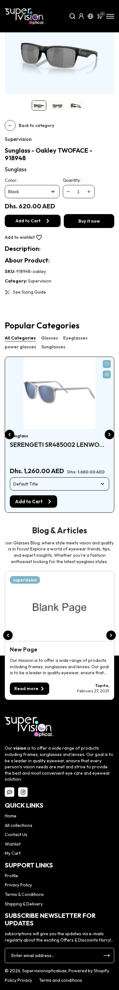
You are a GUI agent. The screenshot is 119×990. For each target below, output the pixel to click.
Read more (26, 688)
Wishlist (13, 844)
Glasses (49, 338)
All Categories (20, 338)
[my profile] (81, 16)
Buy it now (89, 221)
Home (11, 816)
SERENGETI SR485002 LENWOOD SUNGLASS (59, 444)
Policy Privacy (18, 980)
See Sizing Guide (29, 292)
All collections (18, 825)
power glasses (20, 347)
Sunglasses (53, 347)
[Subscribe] (106, 955)
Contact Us (16, 834)
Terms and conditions (60, 980)
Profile (11, 876)
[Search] (72, 16)
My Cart (13, 853)
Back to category (36, 125)
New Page (23, 649)
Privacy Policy (18, 885)
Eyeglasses (75, 338)
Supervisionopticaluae (44, 971)
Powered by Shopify (89, 971)
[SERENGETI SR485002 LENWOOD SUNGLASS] (59, 393)
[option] (59, 52)
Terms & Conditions (24, 894)
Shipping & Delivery (24, 904)
